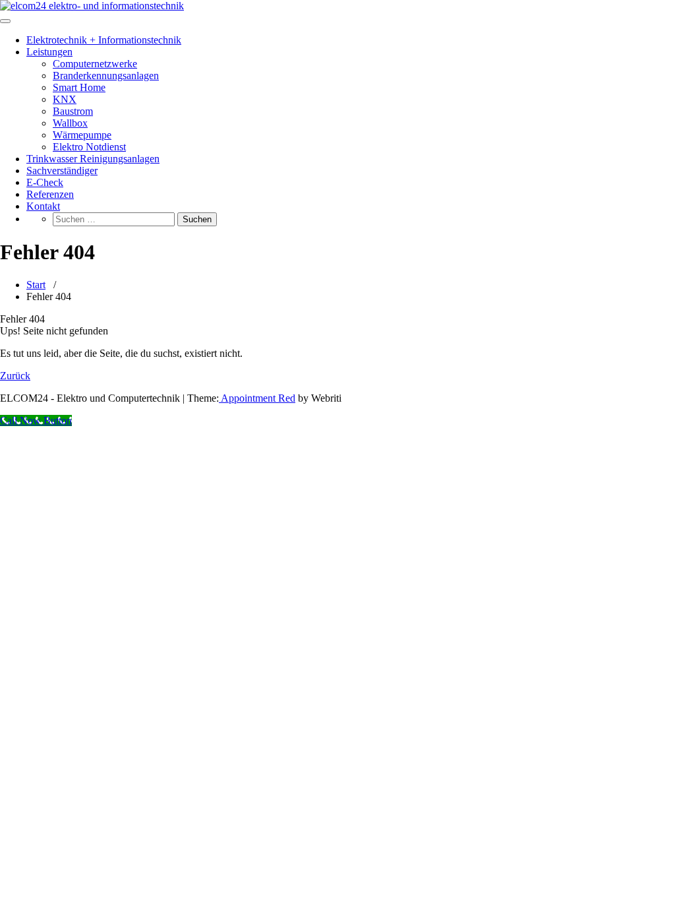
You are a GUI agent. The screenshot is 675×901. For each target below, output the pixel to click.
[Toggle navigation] (5, 21)
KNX (64, 99)
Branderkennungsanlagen (106, 75)
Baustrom (73, 111)
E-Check (44, 182)
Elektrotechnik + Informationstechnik (103, 40)
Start (35, 284)
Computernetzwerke (95, 63)
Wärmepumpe (82, 134)
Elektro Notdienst (89, 146)
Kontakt (43, 206)
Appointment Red (257, 398)
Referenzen (50, 194)
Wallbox (70, 123)
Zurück (15, 375)
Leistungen (49, 51)
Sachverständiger (62, 170)
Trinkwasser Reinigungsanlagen (93, 158)
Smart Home (79, 87)
